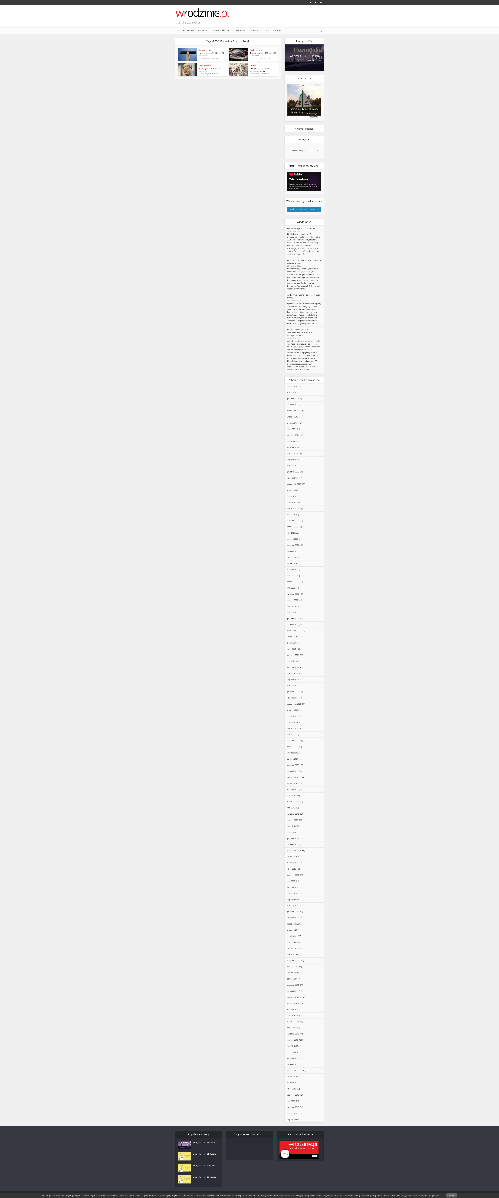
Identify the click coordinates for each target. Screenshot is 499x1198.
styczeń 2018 (292, 905)
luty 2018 (291, 899)
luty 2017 (291, 972)
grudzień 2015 (293, 1058)
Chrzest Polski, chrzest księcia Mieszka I (260, 69)
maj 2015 (291, 1101)
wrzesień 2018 (293, 856)
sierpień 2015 (292, 1082)
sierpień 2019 (292, 789)
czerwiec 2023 (293, 508)
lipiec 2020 (291, 722)
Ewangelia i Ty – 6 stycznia (204, 1165)
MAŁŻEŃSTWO (184, 30)
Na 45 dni (314, 209)
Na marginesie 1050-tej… (210, 68)
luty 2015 (291, 1119)
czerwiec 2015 (293, 1095)
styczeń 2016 (292, 1052)
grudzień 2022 (293, 545)
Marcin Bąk (265, 74)
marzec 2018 (292, 893)
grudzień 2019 (293, 765)
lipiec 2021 (291, 649)
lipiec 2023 (291, 502)
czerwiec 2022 (293, 581)
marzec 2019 (292, 820)
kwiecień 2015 (293, 1107)
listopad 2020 (292, 698)
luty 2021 (291, 679)
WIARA (239, 30)
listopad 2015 (292, 1064)
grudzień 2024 (293, 398)
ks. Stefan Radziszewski (304, 60)
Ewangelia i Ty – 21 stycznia (204, 1154)
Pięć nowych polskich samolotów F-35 (303, 228)
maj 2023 (291, 514)
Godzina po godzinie (298, 209)
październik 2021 (294, 630)
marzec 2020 (292, 746)
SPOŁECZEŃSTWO (221, 30)
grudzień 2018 (293, 838)
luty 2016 (291, 1046)
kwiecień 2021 (293, 667)
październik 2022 (294, 557)
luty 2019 (291, 826)
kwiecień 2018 (293, 887)
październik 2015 (294, 1070)
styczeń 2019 (292, 832)
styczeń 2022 (292, 612)
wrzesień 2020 (293, 710)
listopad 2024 (292, 404)
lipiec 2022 (291, 575)
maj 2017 (291, 954)
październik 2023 (294, 484)
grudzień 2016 (293, 985)
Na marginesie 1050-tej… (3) (212, 53)
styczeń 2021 (292, 685)
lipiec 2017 (291, 942)
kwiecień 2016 (293, 1034)
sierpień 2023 (292, 496)
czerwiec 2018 (293, 875)
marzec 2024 (292, 453)
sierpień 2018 (292, 862)
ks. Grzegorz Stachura (209, 58)
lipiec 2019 (291, 795)
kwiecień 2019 (293, 814)
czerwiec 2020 (293, 728)
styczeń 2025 (292, 392)
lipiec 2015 (291, 1089)
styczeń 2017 (292, 979)
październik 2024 (294, 410)
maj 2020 (291, 734)
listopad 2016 (292, 991)
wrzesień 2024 (293, 417)
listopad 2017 (292, 917)
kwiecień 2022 (293, 594)
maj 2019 (291, 808)
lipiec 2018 (291, 869)
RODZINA (202, 30)
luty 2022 (291, 606)
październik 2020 (294, 704)
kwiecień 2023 (293, 520)
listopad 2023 (292, 478)
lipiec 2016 (291, 1015)
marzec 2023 (292, 526)
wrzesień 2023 (293, 490)
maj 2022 (291, 588)
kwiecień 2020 (293, 740)
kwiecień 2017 (293, 960)
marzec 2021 (292, 673)
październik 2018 (294, 850)
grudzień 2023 (293, 472)
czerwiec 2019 (293, 801)
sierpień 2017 (292, 936)
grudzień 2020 (293, 691)
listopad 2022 (292, 551)
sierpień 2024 (292, 423)
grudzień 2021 (293, 618)
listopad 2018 (292, 844)
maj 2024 (291, 441)
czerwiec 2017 (293, 948)
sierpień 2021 (292, 643)
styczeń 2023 (292, 539)
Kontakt (277, 30)
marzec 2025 (292, 386)
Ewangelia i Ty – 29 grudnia (204, 1177)
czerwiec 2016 (293, 1021)
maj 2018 (291, 881)
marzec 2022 (292, 600)
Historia (253, 65)
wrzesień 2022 (293, 563)
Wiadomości (304, 222)
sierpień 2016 (292, 1009)
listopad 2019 (292, 771)
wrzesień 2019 (293, 783)
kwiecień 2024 (293, 447)
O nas (264, 30)
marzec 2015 (292, 1113)
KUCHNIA (253, 30)
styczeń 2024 (292, 465)
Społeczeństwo (205, 50)
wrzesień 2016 (293, 1003)
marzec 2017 (292, 966)
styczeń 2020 (292, 759)
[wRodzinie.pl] (202, 13)
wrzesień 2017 (293, 930)
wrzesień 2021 (293, 636)
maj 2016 (291, 1027)
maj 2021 (291, 661)
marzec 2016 (292, 1040)
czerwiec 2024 (293, 435)
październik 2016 (294, 997)
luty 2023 (291, 533)
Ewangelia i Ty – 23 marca (304, 56)
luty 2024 (291, 459)
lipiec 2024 (291, 429)
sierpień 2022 (292, 569)
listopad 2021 (292, 624)
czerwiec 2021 (293, 655)
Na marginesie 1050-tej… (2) (263, 53)
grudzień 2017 (293, 911)
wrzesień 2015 (293, 1076)
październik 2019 (294, 777)
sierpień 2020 (292, 716)
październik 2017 (294, 924)
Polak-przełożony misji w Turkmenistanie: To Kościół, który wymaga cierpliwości (301, 332)
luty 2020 (291, 753)
